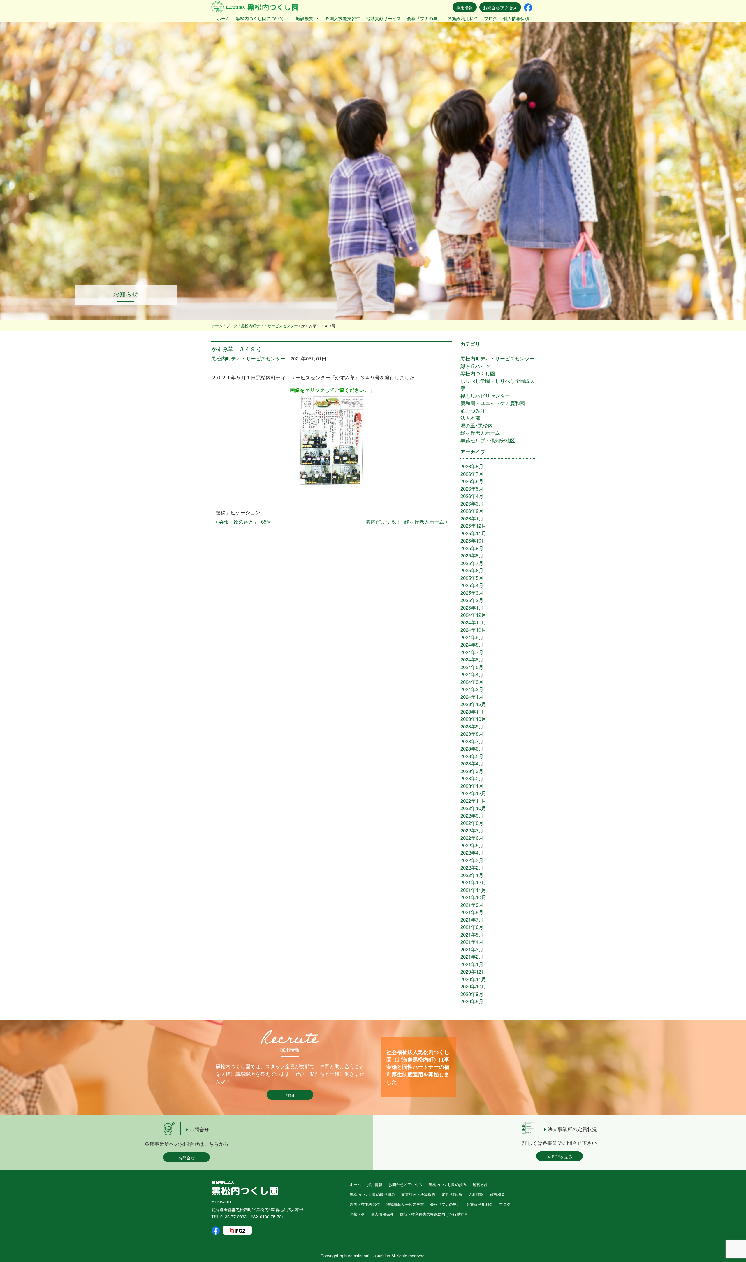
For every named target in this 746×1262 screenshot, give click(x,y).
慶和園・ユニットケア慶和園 (492, 402)
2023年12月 (473, 703)
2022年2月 (471, 867)
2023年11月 (473, 711)
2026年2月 (471, 510)
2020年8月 (471, 1001)
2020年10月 (473, 986)
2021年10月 (473, 897)
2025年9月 (471, 548)
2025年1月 (471, 607)
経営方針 (480, 1184)
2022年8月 (471, 822)
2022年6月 (471, 837)
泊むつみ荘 (472, 410)
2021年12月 (473, 882)
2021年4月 (471, 941)
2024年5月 (471, 666)
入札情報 (476, 1194)
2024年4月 (471, 674)
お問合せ (186, 1157)
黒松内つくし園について (260, 18)
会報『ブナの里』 (424, 18)
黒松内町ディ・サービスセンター (248, 358)
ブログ (490, 18)
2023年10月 (473, 718)
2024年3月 (471, 681)
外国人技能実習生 (342, 18)
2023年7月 (471, 741)
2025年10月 (473, 540)
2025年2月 (471, 599)
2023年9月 (471, 726)
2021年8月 (471, 912)
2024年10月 (473, 629)
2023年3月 (471, 771)
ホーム (223, 18)
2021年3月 (471, 949)
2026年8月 (471, 466)
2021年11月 (473, 889)
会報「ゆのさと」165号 (244, 521)
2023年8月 (471, 733)
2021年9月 (471, 904)
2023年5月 (471, 756)
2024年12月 (473, 614)
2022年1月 (471, 875)
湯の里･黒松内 (476, 425)
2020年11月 (473, 979)
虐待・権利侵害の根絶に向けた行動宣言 (434, 1214)
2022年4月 (471, 852)
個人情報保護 (516, 18)
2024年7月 (471, 652)
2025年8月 (471, 555)
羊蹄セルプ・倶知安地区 (487, 440)
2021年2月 (471, 956)
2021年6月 (471, 926)
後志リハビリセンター (485, 395)
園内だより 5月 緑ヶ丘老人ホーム (406, 521)
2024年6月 (471, 659)
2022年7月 (471, 830)
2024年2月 (471, 689)
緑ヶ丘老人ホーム (480, 432)
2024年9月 (471, 637)
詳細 (290, 1095)
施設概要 (304, 18)
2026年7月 (471, 473)
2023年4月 (471, 763)
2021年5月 (471, 934)
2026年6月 (471, 481)
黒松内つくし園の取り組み (372, 1194)
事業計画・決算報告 (418, 1194)
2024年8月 (471, 644)
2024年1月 (471, 696)
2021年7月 (471, 919)
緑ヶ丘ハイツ (475, 365)
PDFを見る (561, 1156)
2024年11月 (473, 622)
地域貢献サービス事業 (405, 1204)
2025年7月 (471, 562)
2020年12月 (473, 971)
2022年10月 (473, 808)
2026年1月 (471, 518)
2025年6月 (471, 570)
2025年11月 (473, 533)
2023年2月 (471, 778)
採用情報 (464, 7)
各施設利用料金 (463, 18)
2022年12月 (473, 793)
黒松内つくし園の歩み (448, 1184)
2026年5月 (471, 488)
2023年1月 (471, 785)
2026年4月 (471, 495)
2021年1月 (471, 964)
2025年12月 (473, 525)
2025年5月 (471, 577)
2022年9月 (471, 815)
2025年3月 (471, 592)
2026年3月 (471, 503)
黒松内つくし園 (477, 373)
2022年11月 (473, 800)
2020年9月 (471, 993)
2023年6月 (471, 748)
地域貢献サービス (383, 18)
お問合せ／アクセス (405, 1184)
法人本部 (470, 417)
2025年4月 (471, 585)
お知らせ (357, 1214)
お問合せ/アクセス (500, 7)
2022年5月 (471, 845)
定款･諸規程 (451, 1194)
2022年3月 (471, 860)
